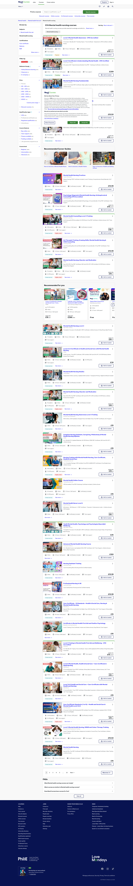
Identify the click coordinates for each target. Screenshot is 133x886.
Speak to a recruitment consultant (100, 828)
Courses (41, 2)
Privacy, (102, 875)
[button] (112, 160)
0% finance (21, 828)
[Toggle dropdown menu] (112, 38)
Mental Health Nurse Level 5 (73, 503)
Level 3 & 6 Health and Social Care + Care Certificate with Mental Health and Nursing (85, 685)
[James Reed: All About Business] (22, 871)
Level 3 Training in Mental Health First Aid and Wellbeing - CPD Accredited (84, 644)
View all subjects (22, 814)
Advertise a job (47, 826)
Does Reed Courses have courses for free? (56, 791)
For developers (71, 811)
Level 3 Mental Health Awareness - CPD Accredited (80, 38)
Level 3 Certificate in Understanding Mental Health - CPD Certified (86, 61)
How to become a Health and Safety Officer (103, 167)
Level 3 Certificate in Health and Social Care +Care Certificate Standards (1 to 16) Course (54, 302)
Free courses (90, 16)
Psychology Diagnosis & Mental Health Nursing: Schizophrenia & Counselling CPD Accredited (85, 196)
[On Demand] (52, 42)
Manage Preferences (88, 875)
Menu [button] (20, 6)
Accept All (85, 122)
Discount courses (44, 16)
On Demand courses (67, 16)
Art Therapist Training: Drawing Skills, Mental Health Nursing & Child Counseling (84, 241)
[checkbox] (26, 32)
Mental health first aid (34, 20)
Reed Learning (96, 814)
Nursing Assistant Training (72, 563)
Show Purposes (49, 122)
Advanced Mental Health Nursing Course (77, 544)
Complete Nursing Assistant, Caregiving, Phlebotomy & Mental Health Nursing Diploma (84, 435)
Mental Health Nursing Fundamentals (76, 81)
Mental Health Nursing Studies (73, 372)
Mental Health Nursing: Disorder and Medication (79, 260)
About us (69, 806)
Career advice (51, 2)
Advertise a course (23, 846)
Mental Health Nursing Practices (74, 175)
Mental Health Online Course (73, 480)
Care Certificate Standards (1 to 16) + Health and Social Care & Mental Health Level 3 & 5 (84, 705)
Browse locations (47, 818)
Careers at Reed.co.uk (73, 809)
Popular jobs (46, 814)
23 (67, 772)
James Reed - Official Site (98, 823)
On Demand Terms (22, 843)
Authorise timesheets (97, 809)
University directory (23, 831)
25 (106, 772)
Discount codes (22, 823)
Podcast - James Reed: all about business (102, 826)
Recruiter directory (48, 811)
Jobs (34, 2)
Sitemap (45, 828)
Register (104, 2)
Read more (89, 28)
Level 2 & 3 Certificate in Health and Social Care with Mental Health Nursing (86, 349)
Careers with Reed (96, 821)
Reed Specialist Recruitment (99, 811)
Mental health (22, 20)
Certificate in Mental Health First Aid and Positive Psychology (84, 623)
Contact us (21, 809)
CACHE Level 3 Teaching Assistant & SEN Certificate (76, 302)
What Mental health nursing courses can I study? (58, 783)
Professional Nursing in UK (72, 583)
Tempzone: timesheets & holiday (100, 806)
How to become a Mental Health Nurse (55, 166)
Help (19, 806)
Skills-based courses (23, 838)
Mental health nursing (52, 31)
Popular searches (47, 816)
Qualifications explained (24, 836)
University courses (80, 16)
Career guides (21, 841)
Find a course (35, 12)
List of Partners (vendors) (51, 118)
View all (79, 796)
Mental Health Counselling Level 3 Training (78, 216)
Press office (70, 814)
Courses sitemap (22, 848)
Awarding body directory (24, 833)
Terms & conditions (109, 875)
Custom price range (32, 102)
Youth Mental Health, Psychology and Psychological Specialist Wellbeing (84, 525)
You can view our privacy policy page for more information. (63, 109)
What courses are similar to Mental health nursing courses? (62, 787)
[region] (67, 108)
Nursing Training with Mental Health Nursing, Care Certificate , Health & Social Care (84, 458)
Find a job (45, 809)
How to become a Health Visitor (77, 166)
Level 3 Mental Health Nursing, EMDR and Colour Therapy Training (86, 727)
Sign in (112, 2)
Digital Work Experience (97, 301)
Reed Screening (96, 818)
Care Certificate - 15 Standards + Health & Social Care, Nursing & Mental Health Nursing (85, 604)
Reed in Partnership (97, 816)
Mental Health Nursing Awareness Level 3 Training (80, 415)
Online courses (55, 16)
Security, (97, 875)
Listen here (33, 874)
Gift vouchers (21, 826)
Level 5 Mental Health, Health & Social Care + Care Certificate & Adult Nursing (85, 664)
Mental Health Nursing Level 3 (73, 326)
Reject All (72, 122)
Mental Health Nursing (71, 747)
